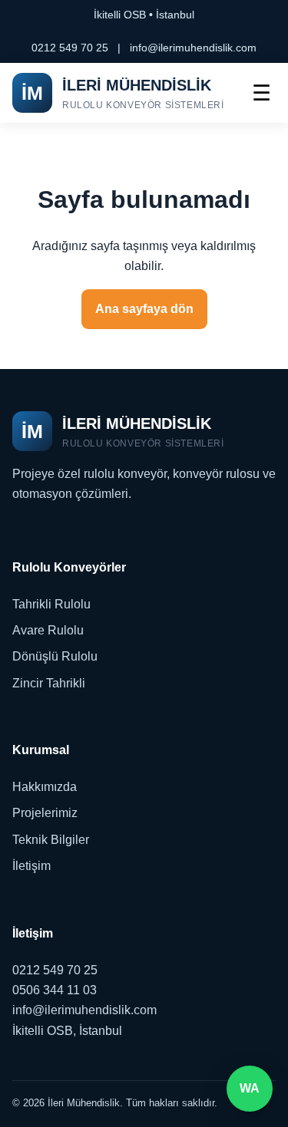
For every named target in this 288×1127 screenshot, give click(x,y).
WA (250, 1088)
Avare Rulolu (48, 630)
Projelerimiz (45, 812)
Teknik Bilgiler (50, 839)
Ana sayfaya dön (144, 308)
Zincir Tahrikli (48, 683)
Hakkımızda (44, 786)
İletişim (31, 865)
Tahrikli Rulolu (51, 604)
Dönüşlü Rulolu (55, 656)
